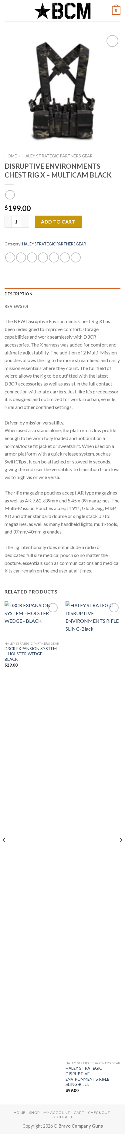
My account (56, 1112)
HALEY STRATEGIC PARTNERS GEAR (57, 155)
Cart (79, 1112)
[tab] (62, 294)
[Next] (121, 852)
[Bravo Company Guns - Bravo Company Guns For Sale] (62, 10)
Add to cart (58, 221)
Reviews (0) (16, 306)
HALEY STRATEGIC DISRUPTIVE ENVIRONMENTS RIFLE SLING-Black (87, 1076)
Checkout (99, 1112)
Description (18, 293)
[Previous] (4, 852)
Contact (63, 1117)
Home (11, 155)
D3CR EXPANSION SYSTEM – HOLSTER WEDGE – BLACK (31, 654)
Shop (34, 1112)
